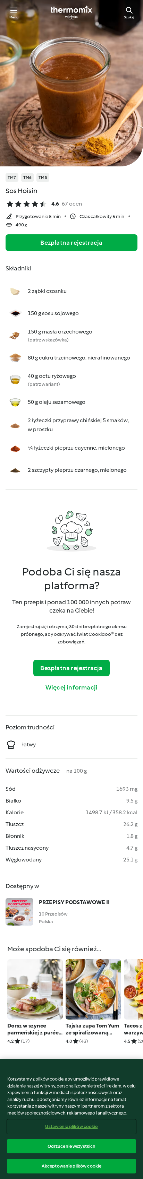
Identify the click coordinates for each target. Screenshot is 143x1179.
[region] (71, 1119)
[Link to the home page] (71, 12)
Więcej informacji (71, 687)
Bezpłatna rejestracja (71, 242)
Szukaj (129, 17)
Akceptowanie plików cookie (71, 1166)
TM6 (27, 177)
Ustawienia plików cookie (71, 1126)
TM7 (12, 177)
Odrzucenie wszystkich (72, 1146)
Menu (14, 17)
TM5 (43, 177)
